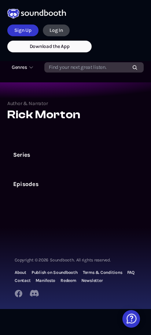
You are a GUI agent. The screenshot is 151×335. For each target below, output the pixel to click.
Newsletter (92, 280)
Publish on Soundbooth (55, 272)
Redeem (68, 280)
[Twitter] (35, 293)
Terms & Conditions (102, 272)
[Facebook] (18, 293)
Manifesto (45, 280)
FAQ (130, 272)
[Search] (135, 67)
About (20, 272)
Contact (22, 280)
